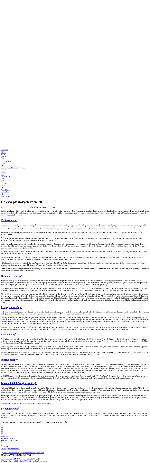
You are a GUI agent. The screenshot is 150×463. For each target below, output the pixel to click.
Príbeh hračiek (10, 408)
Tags (9, 161)
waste (24, 453)
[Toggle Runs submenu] (2, 165)
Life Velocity (21, 168)
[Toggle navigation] (3, 152)
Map (5, 168)
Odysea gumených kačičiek (10, 449)
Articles (3, 156)
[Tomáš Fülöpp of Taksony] (9, 442)
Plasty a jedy (8, 334)
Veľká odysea (9, 220)
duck (20, 453)
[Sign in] (2, 194)
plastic (16, 453)
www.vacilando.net (44, 403)
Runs (3, 163)
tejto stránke (64, 422)
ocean (5, 453)
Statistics (14, 168)
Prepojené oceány (11, 307)
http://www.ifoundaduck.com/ (25, 415)
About (3, 185)
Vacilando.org (6, 459)
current (31, 453)
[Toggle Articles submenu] (2, 159)
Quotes (3, 172)
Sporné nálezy (9, 359)
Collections (5, 170)
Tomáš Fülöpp (6, 436)
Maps (5, 161)
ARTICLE (15, 455)
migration (10, 453)
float (36, 453)
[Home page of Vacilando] (2, 196)
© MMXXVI (15, 459)
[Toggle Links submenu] (2, 181)
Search (8, 192)
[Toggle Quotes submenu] (2, 174)
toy (27, 453)
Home (3, 154)
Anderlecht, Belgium (8, 438)
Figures (7, 190)
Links (3, 178)
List (2, 161)
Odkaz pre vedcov (11, 276)
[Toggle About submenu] (2, 187)
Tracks (9, 168)
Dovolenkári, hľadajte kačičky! (19, 383)
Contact (3, 192)
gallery (41, 453)
